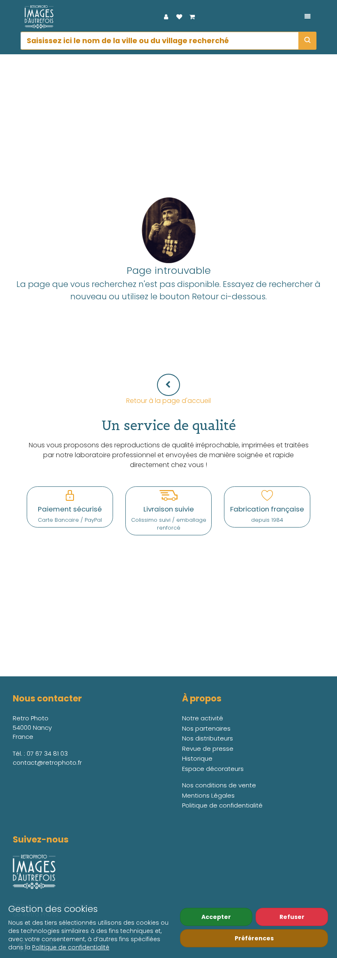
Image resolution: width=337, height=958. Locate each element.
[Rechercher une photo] (307, 41)
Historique (197, 758)
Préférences (254, 938)
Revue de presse (207, 748)
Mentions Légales (208, 795)
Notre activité (202, 718)
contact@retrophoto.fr (47, 762)
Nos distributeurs (207, 738)
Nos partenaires (206, 728)
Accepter (216, 917)
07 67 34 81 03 (47, 753)
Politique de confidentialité (70, 947)
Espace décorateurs (213, 768)
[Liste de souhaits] (179, 17)
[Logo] (37, 16)
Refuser (292, 917)
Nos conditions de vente (219, 785)
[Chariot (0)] (192, 17)
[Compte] (166, 17)
